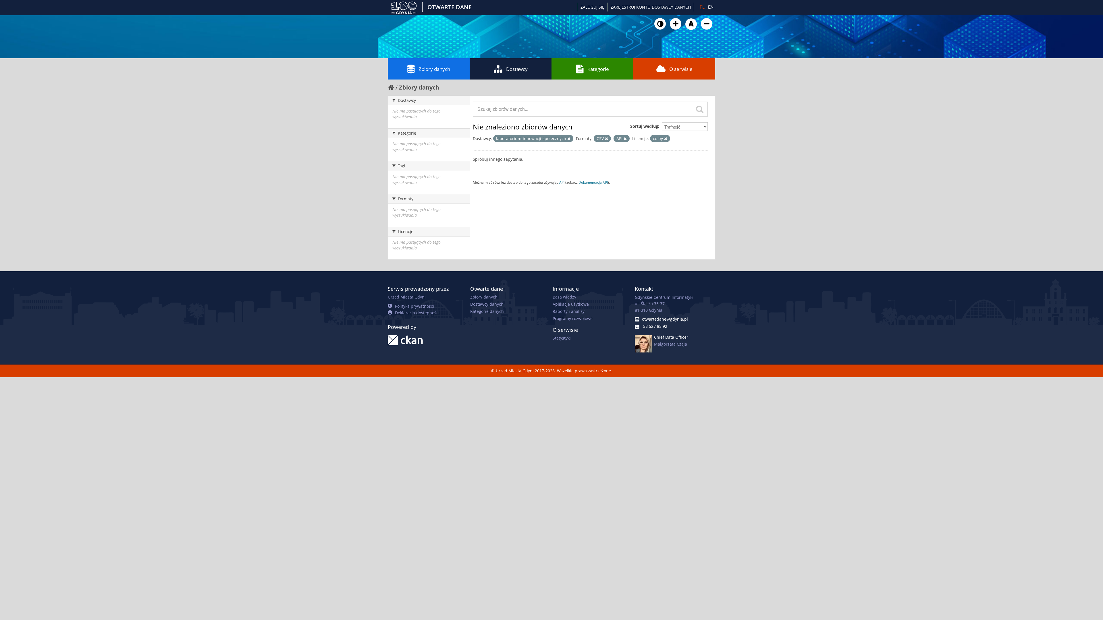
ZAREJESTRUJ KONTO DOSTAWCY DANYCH (651, 7)
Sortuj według (644, 126)
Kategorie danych (487, 311)
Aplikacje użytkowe (571, 304)
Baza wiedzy (564, 297)
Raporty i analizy (569, 311)
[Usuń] (568, 139)
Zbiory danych (434, 69)
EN (711, 7)
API (561, 182)
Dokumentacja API (593, 182)
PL (702, 7)
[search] (699, 109)
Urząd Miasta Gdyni (407, 297)
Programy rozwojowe (573, 318)
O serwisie (681, 69)
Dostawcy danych (487, 304)
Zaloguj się (592, 7)
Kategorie (598, 69)
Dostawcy (517, 69)
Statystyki (562, 338)
